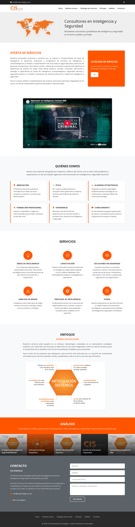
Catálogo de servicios (88, 8)
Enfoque (103, 8)
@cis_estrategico (19, 500)
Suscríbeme (77, 499)
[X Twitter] (124, 2)
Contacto (121, 8)
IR (94, 74)
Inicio (60, 8)
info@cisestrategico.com (22, 2)
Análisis (112, 8)
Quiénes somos (71, 8)
